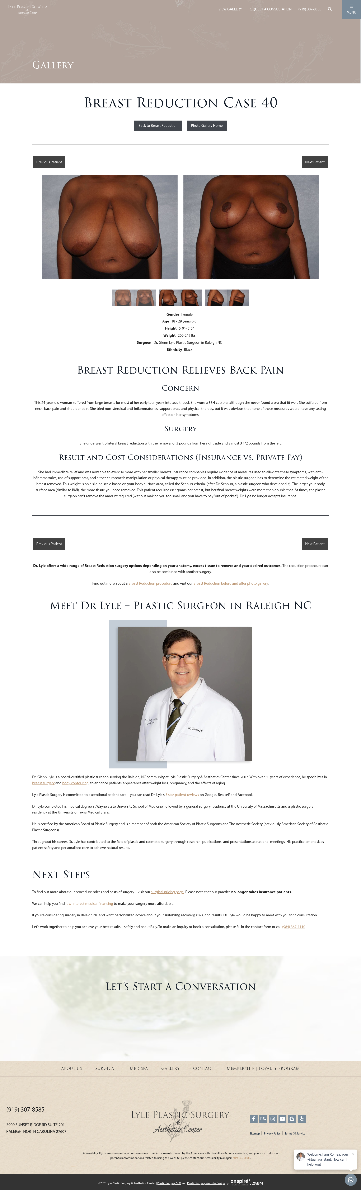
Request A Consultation (270, 9)
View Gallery (230, 9)
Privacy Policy (272, 1133)
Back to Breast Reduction (158, 125)
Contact (203, 1068)
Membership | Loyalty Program (263, 1068)
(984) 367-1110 (293, 926)
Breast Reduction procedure (150, 583)
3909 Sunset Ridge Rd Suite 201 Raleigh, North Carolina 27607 (36, 1128)
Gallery (170, 1068)
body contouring (75, 783)
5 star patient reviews (182, 794)
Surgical (105, 1068)
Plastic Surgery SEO (169, 1183)
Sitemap (255, 1133)
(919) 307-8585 (309, 9)
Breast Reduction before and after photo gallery (230, 583)
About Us (71, 1068)
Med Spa (139, 1068)
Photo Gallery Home (207, 125)
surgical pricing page (167, 892)
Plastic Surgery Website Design (206, 1183)
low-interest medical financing (89, 903)
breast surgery (43, 783)
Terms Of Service (295, 1133)
